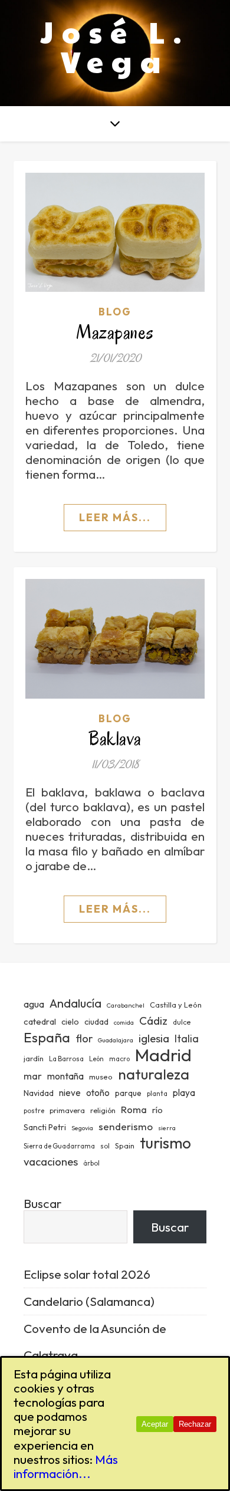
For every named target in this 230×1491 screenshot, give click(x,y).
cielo (70, 1021)
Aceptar (155, 1424)
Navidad (39, 1093)
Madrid (163, 1055)
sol (105, 1146)
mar (33, 1075)
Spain (124, 1145)
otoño (98, 1092)
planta (157, 1094)
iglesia (154, 1038)
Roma (134, 1109)
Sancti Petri (45, 1127)
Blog (115, 311)
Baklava (115, 738)
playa (184, 1092)
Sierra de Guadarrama (59, 1146)
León (96, 1059)
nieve (70, 1092)
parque (128, 1093)
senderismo (125, 1126)
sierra (167, 1128)
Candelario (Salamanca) (89, 1301)
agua (34, 1004)
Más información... (66, 1466)
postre (34, 1111)
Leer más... (115, 517)
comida (124, 1022)
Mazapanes (115, 332)
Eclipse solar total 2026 (87, 1274)
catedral (40, 1021)
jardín (34, 1058)
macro (119, 1059)
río (157, 1109)
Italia (187, 1038)
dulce (181, 1022)
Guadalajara (115, 1040)
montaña (65, 1076)
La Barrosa (66, 1059)
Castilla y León (176, 1004)
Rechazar (195, 1424)
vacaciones (51, 1161)
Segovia (82, 1128)
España (47, 1037)
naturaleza (153, 1074)
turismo (165, 1142)
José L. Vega (115, 46)
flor (84, 1038)
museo (101, 1076)
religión (103, 1110)
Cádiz (153, 1020)
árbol (91, 1163)
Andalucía (75, 1003)
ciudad (96, 1021)
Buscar (42, 1203)
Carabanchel (125, 1005)
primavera (67, 1110)
